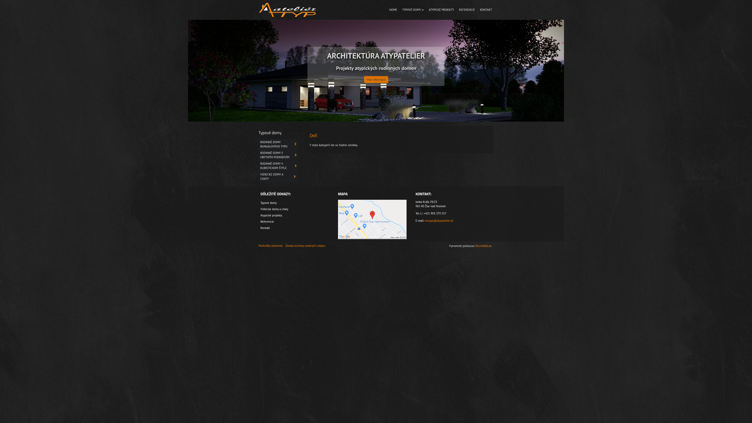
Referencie (467, 10)
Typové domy (411, 10)
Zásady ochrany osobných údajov (305, 246)
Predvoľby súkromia (270, 246)
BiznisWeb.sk (483, 246)
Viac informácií (376, 89)
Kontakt (486, 10)
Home (393, 10)
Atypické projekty (441, 10)
